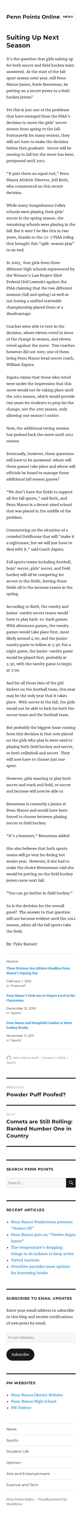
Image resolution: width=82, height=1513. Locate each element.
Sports (11, 1062)
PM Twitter (21, 1407)
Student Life (17, 1451)
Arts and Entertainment (28, 1474)
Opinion (13, 1462)
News (11, 1429)
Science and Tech (22, 1485)
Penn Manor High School (33, 1401)
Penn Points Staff (25, 1058)
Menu (68, 16)
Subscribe (20, 1354)
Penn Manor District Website (37, 1395)
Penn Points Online (33, 17)
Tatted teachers (25, 1260)
